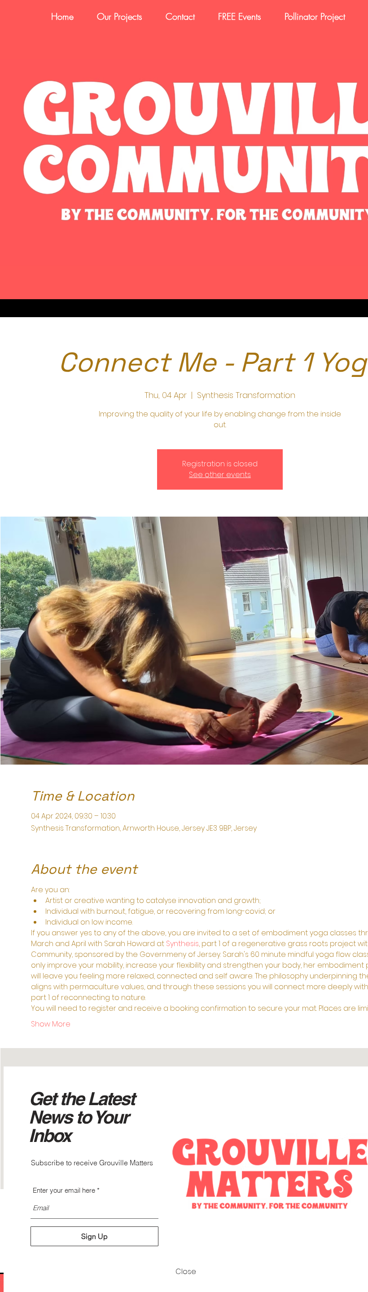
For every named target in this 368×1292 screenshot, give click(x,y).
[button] (186, 1272)
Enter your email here (64, 1190)
